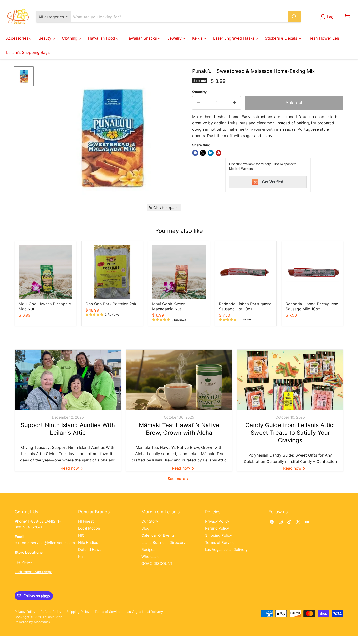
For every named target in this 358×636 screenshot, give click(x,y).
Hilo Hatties (88, 542)
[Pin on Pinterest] (218, 153)
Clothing (70, 38)
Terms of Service (220, 542)
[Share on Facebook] (195, 153)
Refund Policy (217, 528)
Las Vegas (23, 562)
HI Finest (86, 521)
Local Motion (89, 528)
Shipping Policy (218, 535)
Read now (70, 468)
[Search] (294, 16)
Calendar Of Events (158, 535)
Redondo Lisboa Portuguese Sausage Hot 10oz (245, 306)
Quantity (199, 92)
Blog (145, 528)
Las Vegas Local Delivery (226, 549)
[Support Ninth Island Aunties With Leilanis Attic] (68, 380)
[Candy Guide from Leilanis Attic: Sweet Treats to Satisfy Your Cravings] (290, 380)
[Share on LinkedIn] (211, 153)
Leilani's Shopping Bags (28, 52)
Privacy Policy (217, 521)
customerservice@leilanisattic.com (45, 542)
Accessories (17, 38)
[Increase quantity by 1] (234, 103)
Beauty (46, 38)
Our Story (149, 521)
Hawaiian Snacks (142, 38)
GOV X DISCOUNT (157, 563)
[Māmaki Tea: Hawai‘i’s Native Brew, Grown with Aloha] (179, 380)
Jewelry (175, 38)
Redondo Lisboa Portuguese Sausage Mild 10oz (312, 306)
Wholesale (150, 556)
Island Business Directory (163, 542)
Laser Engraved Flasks (234, 38)
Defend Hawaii (90, 549)
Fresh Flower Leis (324, 38)
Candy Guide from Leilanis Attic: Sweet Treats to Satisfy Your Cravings (290, 433)
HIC (81, 535)
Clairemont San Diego (33, 572)
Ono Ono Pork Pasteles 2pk (110, 303)
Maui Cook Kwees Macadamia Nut (168, 306)
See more (177, 478)
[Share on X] (203, 153)
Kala (81, 556)
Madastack (42, 622)
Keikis (198, 38)
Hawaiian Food (102, 38)
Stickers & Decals (281, 38)
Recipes (148, 549)
